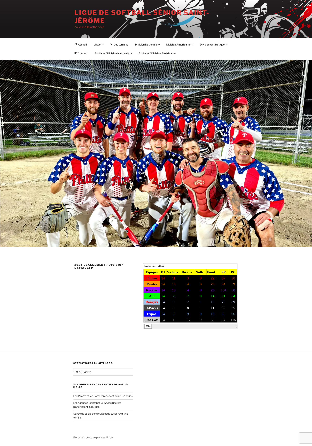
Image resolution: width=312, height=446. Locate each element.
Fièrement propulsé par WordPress (93, 437)
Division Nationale (146, 44)
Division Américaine (178, 44)
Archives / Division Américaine (157, 53)
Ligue (97, 44)
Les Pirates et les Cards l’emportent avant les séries (103, 395)
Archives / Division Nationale (111, 53)
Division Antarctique (212, 44)
